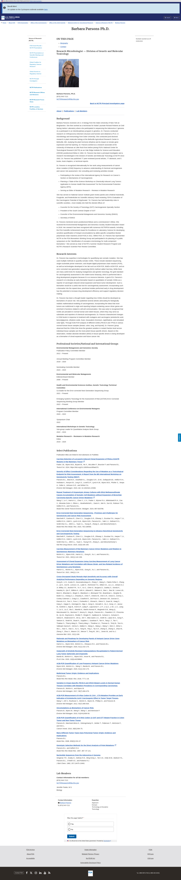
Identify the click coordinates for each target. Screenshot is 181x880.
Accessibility (30, 858)
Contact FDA (19, 873)
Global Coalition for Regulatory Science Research (35, 64)
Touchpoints (107, 840)
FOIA (150, 850)
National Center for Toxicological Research (80, 22)
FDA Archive (30, 850)
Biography (64, 43)
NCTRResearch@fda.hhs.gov (68, 99)
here (46, 9)
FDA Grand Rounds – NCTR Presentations (36, 47)
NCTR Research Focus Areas (37, 101)
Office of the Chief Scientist (57, 22)
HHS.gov (150, 854)
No (72, 829)
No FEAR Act (90, 858)
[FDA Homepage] (10, 17)
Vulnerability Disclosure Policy (90, 863)
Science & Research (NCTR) (104, 22)
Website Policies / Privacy (90, 854)
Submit (71, 836)
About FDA (12, 22)
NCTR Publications (36, 87)
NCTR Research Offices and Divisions (37, 93)
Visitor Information (90, 850)
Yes (72, 824)
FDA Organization (23, 22)
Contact (63, 47)
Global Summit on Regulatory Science (35, 72)
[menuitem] (144, 40)
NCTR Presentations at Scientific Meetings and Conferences (36, 55)
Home (4, 22)
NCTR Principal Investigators (34, 80)
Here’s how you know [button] (35, 1)
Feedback (179, 438)
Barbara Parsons (65, 803)
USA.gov (151, 858)
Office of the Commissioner (39, 22)
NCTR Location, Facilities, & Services (36, 108)
